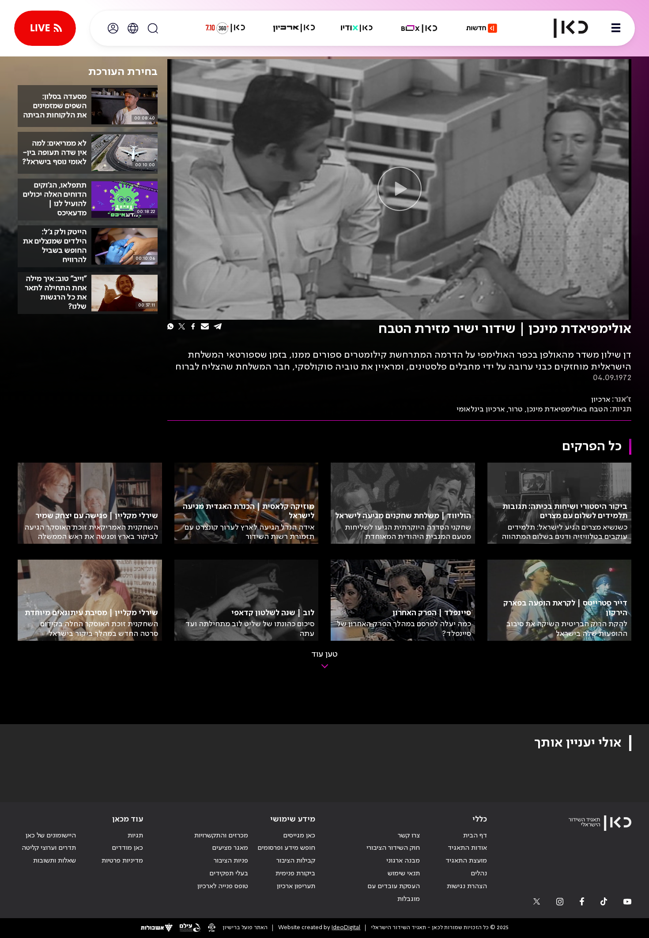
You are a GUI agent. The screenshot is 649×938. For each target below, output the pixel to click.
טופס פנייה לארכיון (222, 886)
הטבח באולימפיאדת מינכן (567, 409)
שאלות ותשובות (54, 860)
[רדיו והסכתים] (357, 28)
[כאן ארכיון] (294, 28)
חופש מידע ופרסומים (286, 848)
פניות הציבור (231, 860)
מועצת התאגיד (466, 860)
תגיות (135, 835)
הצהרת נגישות (467, 886)
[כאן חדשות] (481, 28)
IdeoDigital (346, 928)
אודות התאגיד (467, 848)
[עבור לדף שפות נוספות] (133, 28)
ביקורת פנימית (295, 873)
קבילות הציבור (295, 860)
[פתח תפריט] (616, 28)
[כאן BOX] (419, 28)
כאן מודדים (127, 848)
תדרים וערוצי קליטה (49, 848)
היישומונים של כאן (51, 835)
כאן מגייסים (299, 835)
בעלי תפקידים (228, 873)
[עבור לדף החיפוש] (153, 28)
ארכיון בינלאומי (481, 409)
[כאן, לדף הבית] (563, 28)
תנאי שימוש (404, 873)
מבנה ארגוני (403, 860)
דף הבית (475, 835)
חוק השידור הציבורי (393, 848)
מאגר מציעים (230, 848)
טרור (516, 409)
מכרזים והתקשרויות (221, 835)
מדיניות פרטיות (122, 860)
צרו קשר (409, 835)
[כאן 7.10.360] (225, 28)
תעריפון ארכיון (296, 886)
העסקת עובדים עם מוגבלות (393, 893)
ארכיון (600, 400)
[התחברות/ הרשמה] (113, 28)
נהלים (479, 873)
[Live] (45, 28)
